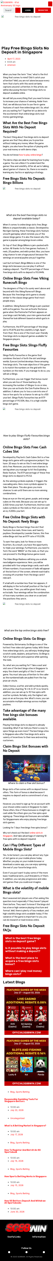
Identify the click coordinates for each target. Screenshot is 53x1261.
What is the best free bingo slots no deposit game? (23, 940)
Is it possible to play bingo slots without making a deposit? (25, 949)
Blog (12, 1092)
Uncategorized (17, 1118)
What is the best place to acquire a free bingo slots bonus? (22, 961)
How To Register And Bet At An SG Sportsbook (22, 1151)
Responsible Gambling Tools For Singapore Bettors (21, 1100)
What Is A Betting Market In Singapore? (25, 1125)
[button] (50, 3)
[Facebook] (9, 1252)
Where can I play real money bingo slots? (23, 972)
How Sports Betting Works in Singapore (25, 1176)
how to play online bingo (30, 155)
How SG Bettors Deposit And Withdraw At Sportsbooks (25, 1202)
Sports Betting (23, 1092)
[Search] (17, 10)
